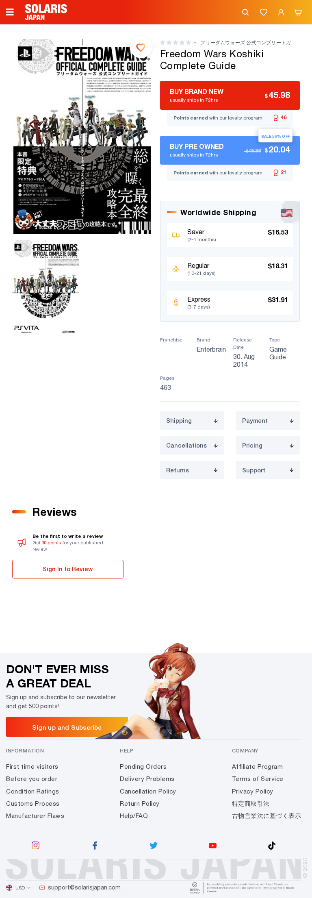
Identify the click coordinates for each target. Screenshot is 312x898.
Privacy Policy (252, 791)
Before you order (31, 778)
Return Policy (140, 803)
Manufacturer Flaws (35, 815)
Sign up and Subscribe (67, 727)
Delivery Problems (147, 778)
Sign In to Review (68, 568)
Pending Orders (143, 766)
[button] (175, 42)
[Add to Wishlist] (141, 47)
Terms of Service (258, 778)
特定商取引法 (251, 803)
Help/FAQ (134, 815)
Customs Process (33, 803)
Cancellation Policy (148, 791)
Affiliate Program (257, 766)
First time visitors (32, 766)
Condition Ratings (32, 791)
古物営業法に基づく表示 (266, 815)
